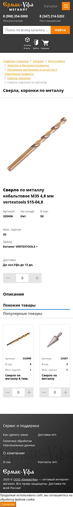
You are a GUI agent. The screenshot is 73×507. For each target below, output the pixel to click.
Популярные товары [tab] (22, 313)
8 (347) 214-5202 (52, 16)
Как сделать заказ (15, 435)
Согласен (8, 504)
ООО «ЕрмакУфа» (26, 479)
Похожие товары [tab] (19, 305)
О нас (7, 462)
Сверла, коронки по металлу (27, 82)
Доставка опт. (47, 435)
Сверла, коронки (18, 78)
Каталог (38, 61)
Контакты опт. (48, 462)
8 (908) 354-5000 (15, 16)
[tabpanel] (36, 143)
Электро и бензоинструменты (28, 65)
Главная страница (16, 61)
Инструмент (56, 61)
